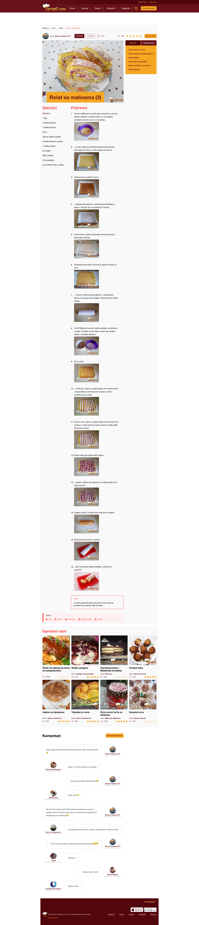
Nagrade (126, 8)
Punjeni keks (143, 656)
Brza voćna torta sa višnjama (114, 701)
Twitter (121, 914)
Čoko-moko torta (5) (137, 50)
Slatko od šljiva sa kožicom (139, 65)
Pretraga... (136, 8)
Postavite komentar (115, 735)
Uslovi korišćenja (71, 914)
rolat (50, 619)
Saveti (98, 8)
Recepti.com (54, 7)
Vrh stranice (150, 902)
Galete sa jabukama (56, 701)
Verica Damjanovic (53, 832)
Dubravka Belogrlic (53, 769)
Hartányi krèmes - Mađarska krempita (114, 656)
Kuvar (72, 8)
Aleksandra (53, 798)
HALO (56, 918)
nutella (100, 619)
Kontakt (88, 914)
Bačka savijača (85, 656)
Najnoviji (133, 43)
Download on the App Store (137, 909)
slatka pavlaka (86, 619)
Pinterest (153, 914)
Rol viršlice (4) (134, 69)
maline (60, 619)
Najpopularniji (148, 43)
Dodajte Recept (149, 8)
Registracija (143, 2)
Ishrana (84, 8)
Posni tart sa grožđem (138, 61)
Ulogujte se (153, 2)
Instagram (142, 914)
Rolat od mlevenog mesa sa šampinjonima (56, 656)
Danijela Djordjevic (53, 889)
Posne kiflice (134, 58)
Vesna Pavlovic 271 (62, 36)
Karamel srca (143, 701)
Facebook (111, 914)
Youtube (131, 914)
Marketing (81, 914)
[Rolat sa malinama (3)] (96, 131)
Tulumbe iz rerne (85, 701)
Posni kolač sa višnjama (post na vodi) (141, 54)
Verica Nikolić (112, 874)
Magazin (111, 8)
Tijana (53, 860)
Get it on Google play (150, 909)
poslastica (72, 619)
